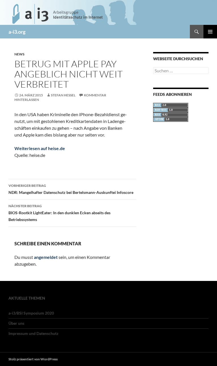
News (19, 54)
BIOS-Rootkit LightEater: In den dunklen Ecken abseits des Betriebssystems (59, 213)
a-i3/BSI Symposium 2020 (31, 313)
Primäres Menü (210, 31)
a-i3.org (16, 32)
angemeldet (46, 257)
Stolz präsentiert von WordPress (33, 359)
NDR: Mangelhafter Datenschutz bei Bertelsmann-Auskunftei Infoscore (70, 189)
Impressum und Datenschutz (33, 333)
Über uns (16, 323)
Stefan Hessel (63, 95)
